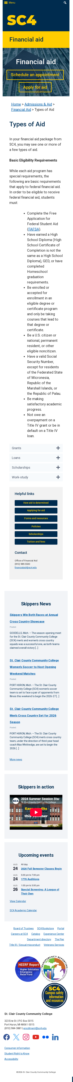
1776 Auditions (30, 879)
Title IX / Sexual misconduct (24, 944)
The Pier (59, 939)
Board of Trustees (23, 928)
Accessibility (11, 1059)
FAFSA (33, 229)
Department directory (39, 939)
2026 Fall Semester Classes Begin (41, 868)
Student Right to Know (16, 1053)
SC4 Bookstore (45, 928)
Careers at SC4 (19, 934)
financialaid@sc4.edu (26, 567)
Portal (60, 928)
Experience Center (54, 934)
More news (16, 759)
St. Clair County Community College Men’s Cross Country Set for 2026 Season (34, 715)
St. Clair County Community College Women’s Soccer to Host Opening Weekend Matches (34, 667)
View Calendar (18, 901)
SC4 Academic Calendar (23, 910)
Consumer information (17, 1048)
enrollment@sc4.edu (35, 1028)
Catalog (35, 934)
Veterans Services (54, 944)
